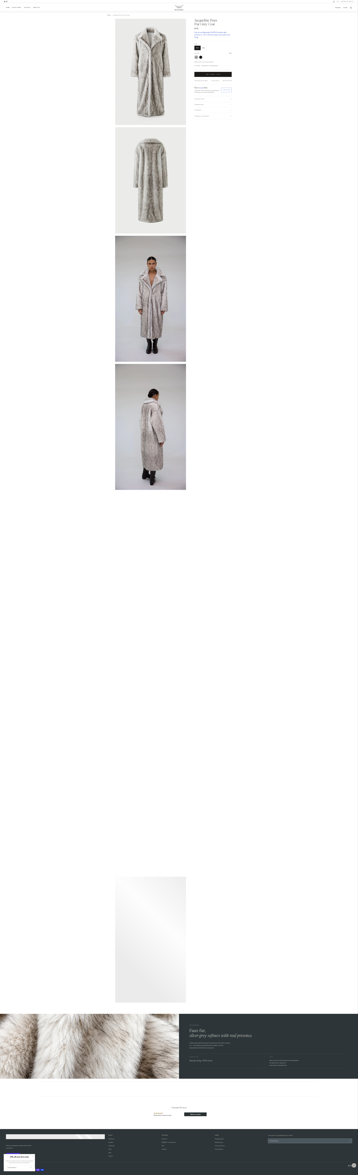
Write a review (195, 1114)
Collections (16, 7)
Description (199, 99)
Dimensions (213, 104)
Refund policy (219, 1142)
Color (196, 53)
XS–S (197, 48)
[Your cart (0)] (351, 8)
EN (334, 1)
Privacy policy (219, 1149)
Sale (110, 1152)
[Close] (33, 1156)
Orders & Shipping (202, 116)
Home (8, 7)
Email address (11, 1165)
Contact (164, 1149)
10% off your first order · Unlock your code (179, 1)
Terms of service (220, 1145)
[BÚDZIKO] (179, 7)
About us (36, 7)
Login (345, 7)
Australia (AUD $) (347, 1)
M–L (204, 48)
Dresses (111, 1142)
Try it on (226, 90)
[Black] (201, 57)
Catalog (27, 7)
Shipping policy (219, 1139)
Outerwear (112, 1145)
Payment (198, 110)
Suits (110, 1149)
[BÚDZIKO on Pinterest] (4, 1)
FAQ (163, 1145)
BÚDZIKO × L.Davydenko (169, 1142)
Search (111, 1156)
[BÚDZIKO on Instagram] (6, 1)
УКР (338, 1)
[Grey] (196, 57)
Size (196, 44)
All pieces (111, 1139)
